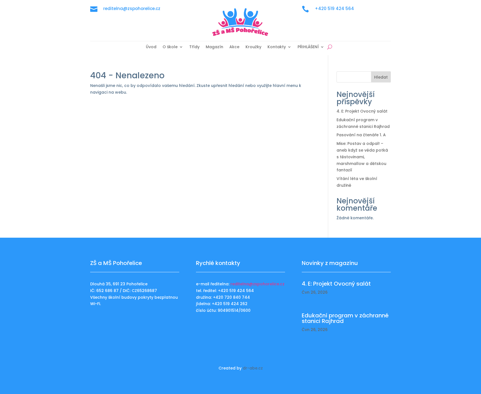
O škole (170, 47)
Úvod (151, 47)
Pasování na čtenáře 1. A (361, 135)
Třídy (194, 47)
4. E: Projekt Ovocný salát (362, 111)
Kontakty (277, 47)
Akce (234, 47)
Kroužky (253, 47)
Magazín (214, 47)
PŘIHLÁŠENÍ (308, 47)
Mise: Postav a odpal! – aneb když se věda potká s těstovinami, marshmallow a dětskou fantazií (362, 157)
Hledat (381, 77)
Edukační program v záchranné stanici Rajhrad (345, 318)
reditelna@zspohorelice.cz (257, 284)
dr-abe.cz (253, 368)
